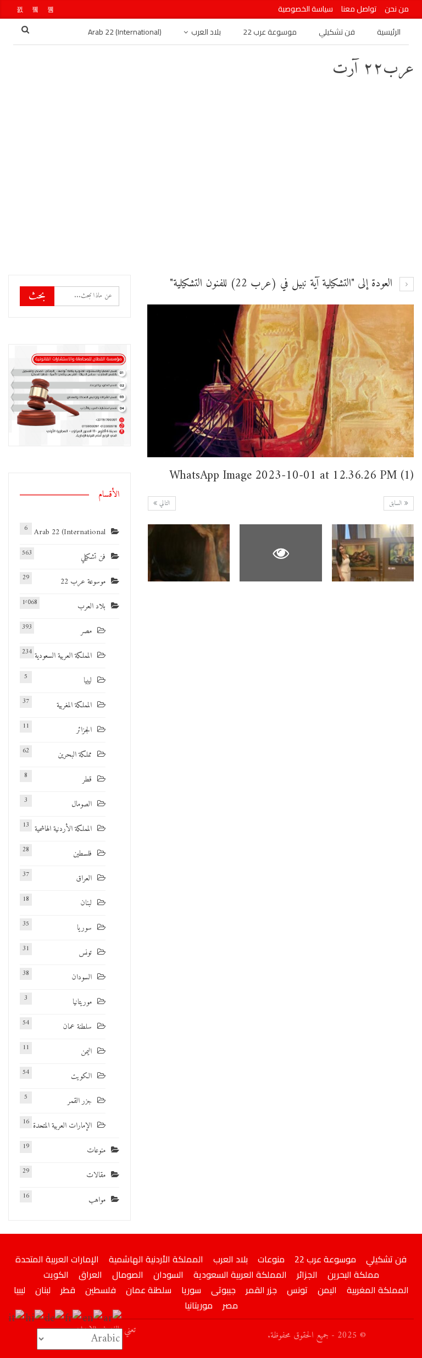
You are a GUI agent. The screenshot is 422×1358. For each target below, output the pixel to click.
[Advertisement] (211, 176)
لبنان (86, 903)
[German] (55, 1318)
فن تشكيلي (337, 32)
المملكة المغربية (74, 705)
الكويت (81, 1076)
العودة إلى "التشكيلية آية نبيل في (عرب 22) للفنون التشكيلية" (283, 283)
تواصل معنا (358, 9)
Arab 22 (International (70, 532)
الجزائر (84, 730)
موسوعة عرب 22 (270, 32)
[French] (73, 1318)
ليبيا (88, 681)
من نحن (397, 9)
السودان (81, 977)
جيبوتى (223, 1290)
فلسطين (82, 854)
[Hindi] (35, 1318)
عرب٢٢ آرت (373, 69)
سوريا (84, 928)
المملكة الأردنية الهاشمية (63, 829)
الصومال (81, 804)
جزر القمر (80, 1101)
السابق (396, 503)
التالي (163, 503)
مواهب (97, 1200)
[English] (92, 1318)
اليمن (86, 1051)
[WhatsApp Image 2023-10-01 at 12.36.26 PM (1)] (373, 553)
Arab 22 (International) (125, 32)
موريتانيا (82, 1002)
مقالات (96, 1175)
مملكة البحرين (75, 755)
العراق (84, 878)
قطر (87, 779)
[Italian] (16, 1318)
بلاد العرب (206, 32)
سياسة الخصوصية (305, 9)
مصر (86, 631)
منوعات (96, 1150)
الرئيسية (389, 32)
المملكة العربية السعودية (63, 656)
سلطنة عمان (77, 1027)
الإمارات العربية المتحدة (62, 1126)
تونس (85, 953)
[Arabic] (113, 1318)
